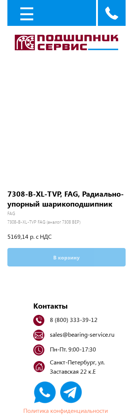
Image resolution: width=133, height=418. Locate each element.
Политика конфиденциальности (65, 410)
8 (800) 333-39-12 (74, 319)
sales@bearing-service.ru (82, 334)
